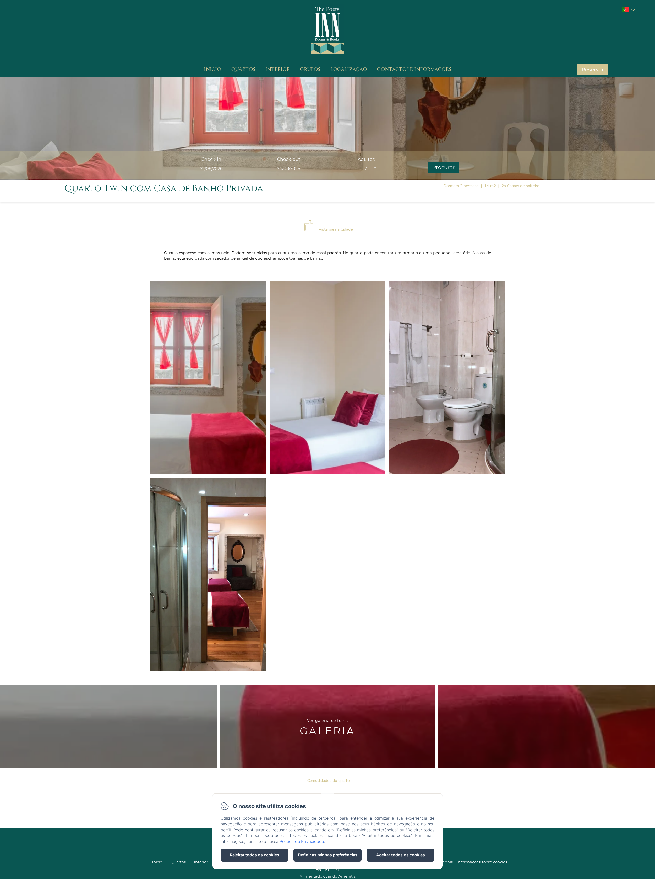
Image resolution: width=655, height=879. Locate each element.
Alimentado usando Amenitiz (328, 876)
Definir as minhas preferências (327, 854)
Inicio (212, 69)
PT (337, 869)
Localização (348, 69)
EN (318, 869)
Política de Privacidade (302, 841)
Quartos (243, 69)
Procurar (443, 167)
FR (328, 869)
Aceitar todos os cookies (400, 854)
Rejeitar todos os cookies (254, 854)
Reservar (593, 70)
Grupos (310, 69)
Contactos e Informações (414, 69)
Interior (277, 69)
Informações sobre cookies (482, 862)
